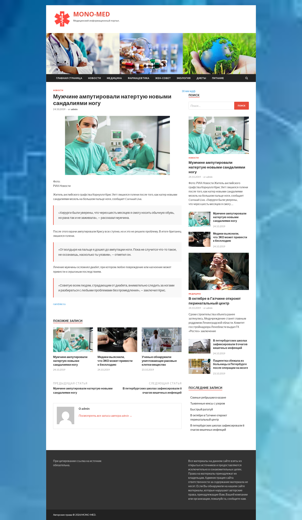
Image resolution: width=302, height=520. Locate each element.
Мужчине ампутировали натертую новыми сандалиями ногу (70, 360)
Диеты (201, 78)
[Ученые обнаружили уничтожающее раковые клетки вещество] (162, 352)
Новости (94, 78)
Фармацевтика (138, 78)
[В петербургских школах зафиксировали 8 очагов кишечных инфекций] (199, 352)
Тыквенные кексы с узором (207, 403)
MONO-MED (91, 14)
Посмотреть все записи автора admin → (105, 415)
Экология (183, 78)
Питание (218, 78)
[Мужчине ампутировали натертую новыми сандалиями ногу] (73, 352)
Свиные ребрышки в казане (208, 397)
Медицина (114, 78)
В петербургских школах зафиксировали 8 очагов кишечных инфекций (230, 344)
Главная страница (69, 78)
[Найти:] (219, 106)
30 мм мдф (188, 91)
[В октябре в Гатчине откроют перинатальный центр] (219, 290)
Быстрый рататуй (201, 409)
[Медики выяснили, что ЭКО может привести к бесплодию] (117, 352)
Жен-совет (163, 78)
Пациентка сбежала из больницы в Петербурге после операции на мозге (230, 364)
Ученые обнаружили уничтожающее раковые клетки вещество (159, 360)
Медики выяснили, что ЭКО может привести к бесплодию (115, 360)
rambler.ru (59, 304)
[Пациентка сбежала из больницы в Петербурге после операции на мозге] (199, 372)
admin (74, 109)
